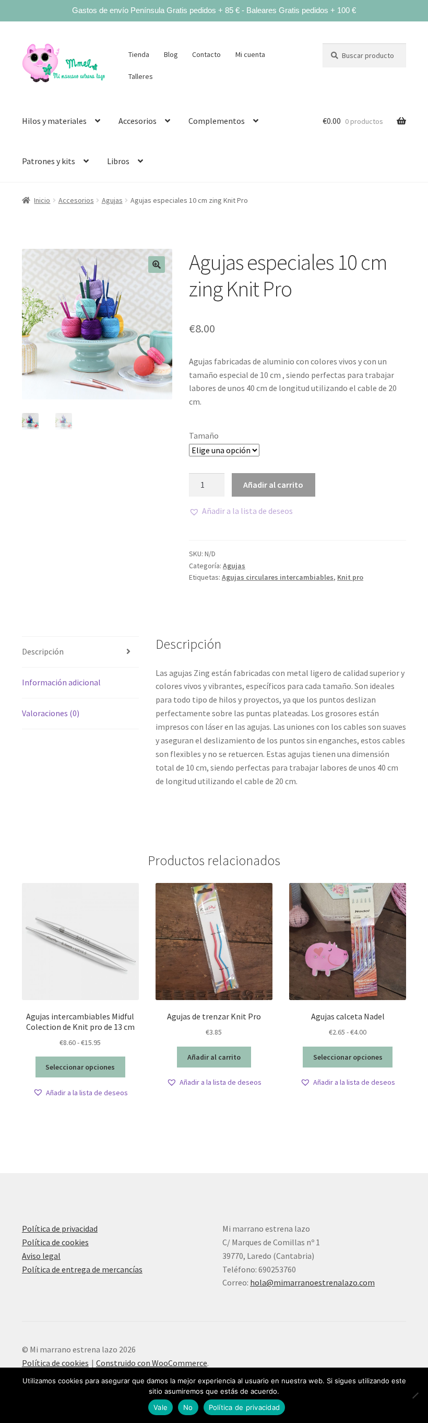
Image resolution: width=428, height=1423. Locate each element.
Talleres (140, 76)
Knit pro (350, 577)
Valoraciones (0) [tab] (50, 713)
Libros (118, 161)
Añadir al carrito (273, 484)
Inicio (42, 200)
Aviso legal (41, 1255)
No (188, 1407)
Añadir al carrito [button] (214, 1057)
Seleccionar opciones (80, 1067)
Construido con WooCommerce (151, 1363)
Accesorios (137, 121)
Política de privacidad (60, 1228)
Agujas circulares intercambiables (278, 577)
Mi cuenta (250, 54)
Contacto (206, 54)
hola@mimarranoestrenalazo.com (312, 1282)
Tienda (138, 54)
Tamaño (204, 435)
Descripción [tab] (43, 651)
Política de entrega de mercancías (82, 1269)
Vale (160, 1407)
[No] (415, 1395)
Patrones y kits (48, 161)
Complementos (216, 121)
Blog (171, 54)
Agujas (112, 200)
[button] (156, 264)
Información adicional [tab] (61, 682)
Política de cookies (55, 1242)
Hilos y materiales (54, 121)
